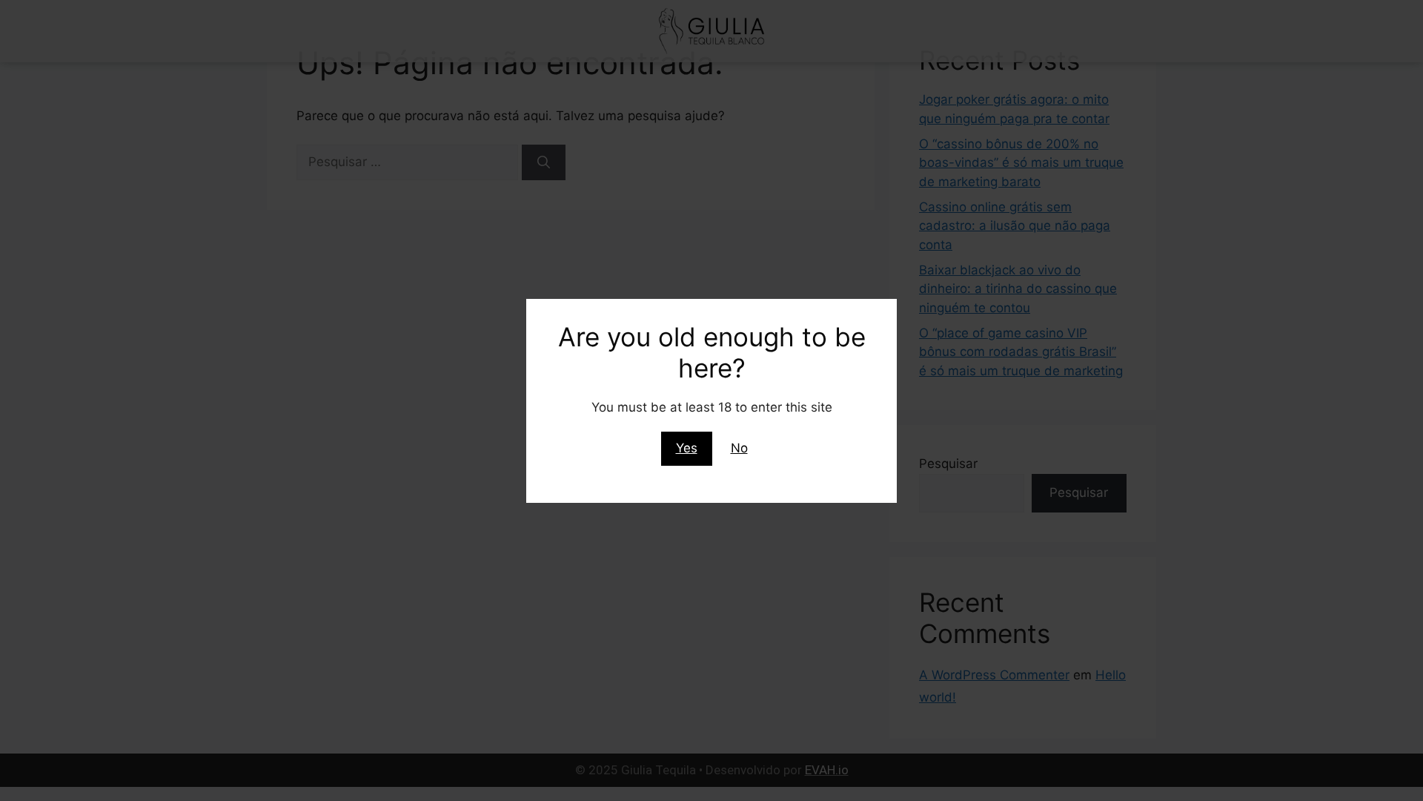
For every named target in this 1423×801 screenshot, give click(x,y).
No (739, 448)
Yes (686, 448)
